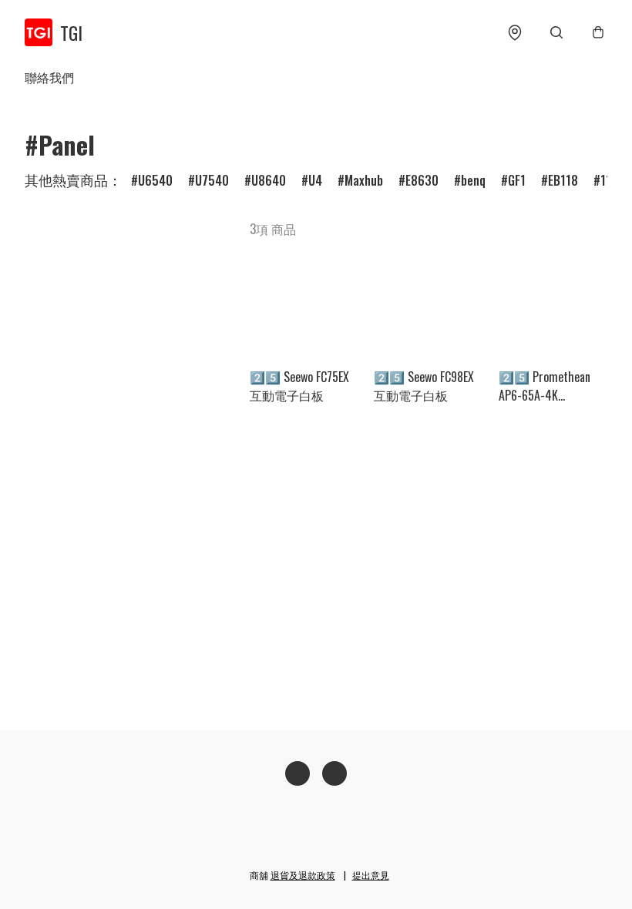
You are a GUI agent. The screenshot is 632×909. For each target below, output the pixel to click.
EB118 (563, 180)
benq (473, 180)
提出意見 (370, 874)
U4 (315, 180)
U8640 (268, 180)
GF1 (517, 180)
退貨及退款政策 (303, 874)
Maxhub (364, 180)
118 (609, 180)
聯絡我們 (49, 77)
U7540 (212, 180)
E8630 (422, 180)
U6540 (155, 180)
